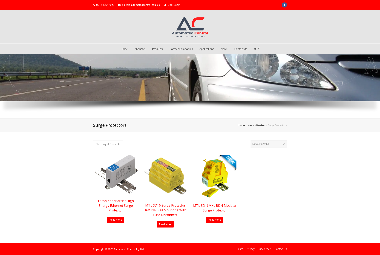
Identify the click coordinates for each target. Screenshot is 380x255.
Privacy (251, 249)
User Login (174, 5)
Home (241, 125)
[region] (190, 86)
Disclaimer (264, 249)
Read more (116, 219)
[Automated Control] (190, 27)
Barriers (261, 125)
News (251, 125)
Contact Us (281, 249)
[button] (6, 77)
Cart (240, 249)
